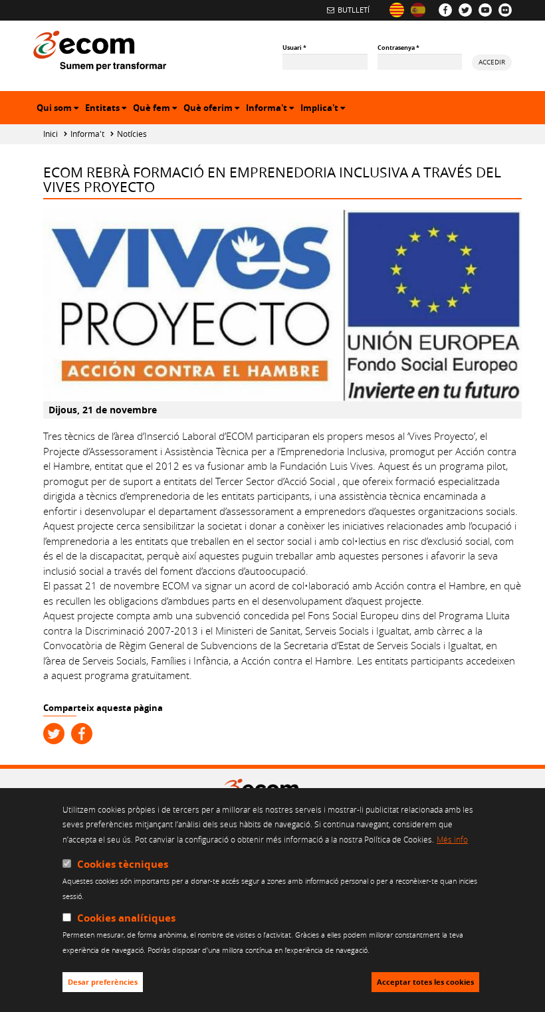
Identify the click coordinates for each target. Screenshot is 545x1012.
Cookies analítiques (126, 918)
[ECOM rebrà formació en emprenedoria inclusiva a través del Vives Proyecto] (396, 10)
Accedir (492, 61)
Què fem (156, 109)
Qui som (59, 109)
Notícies (132, 134)
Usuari (294, 47)
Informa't (271, 109)
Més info (452, 839)
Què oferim (213, 109)
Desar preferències (103, 982)
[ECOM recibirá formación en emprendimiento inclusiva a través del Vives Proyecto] (418, 10)
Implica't (324, 109)
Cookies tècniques (122, 864)
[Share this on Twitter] (53, 733)
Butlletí (354, 10)
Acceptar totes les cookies (425, 982)
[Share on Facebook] (81, 733)
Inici (50, 134)
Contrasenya (398, 47)
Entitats (107, 109)
